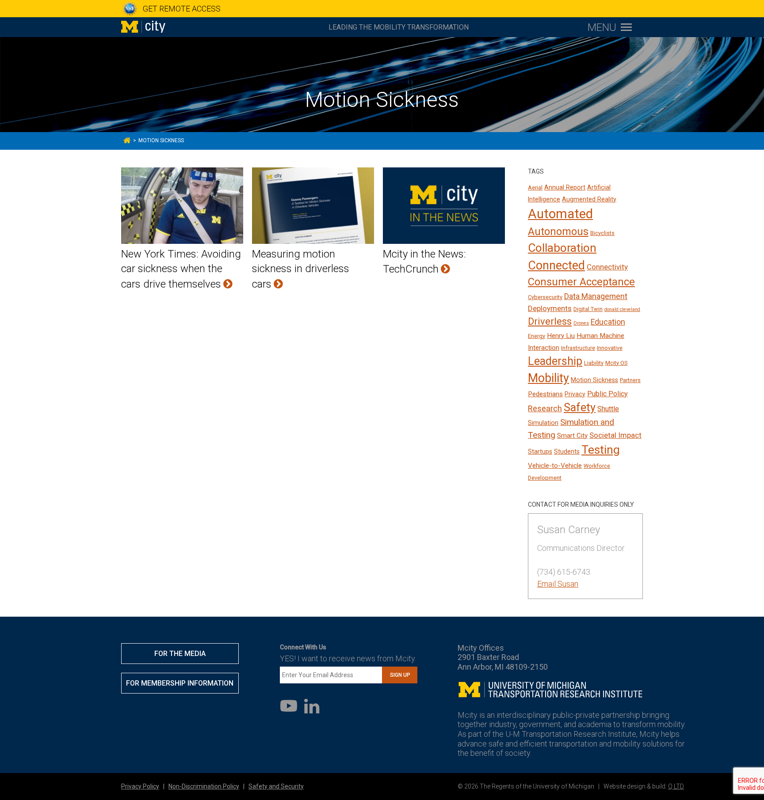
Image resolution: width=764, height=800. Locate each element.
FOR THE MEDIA (180, 653)
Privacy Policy (140, 786)
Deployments (550, 308)
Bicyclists (602, 233)
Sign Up (400, 675)
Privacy (575, 394)
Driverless (550, 321)
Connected (556, 265)
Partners (630, 380)
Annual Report (564, 187)
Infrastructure (578, 348)
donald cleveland (622, 309)
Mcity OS (616, 363)
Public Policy (607, 394)
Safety (580, 407)
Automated (560, 213)
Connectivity (607, 266)
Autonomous (558, 231)
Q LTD (676, 786)
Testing (600, 449)
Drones (581, 323)
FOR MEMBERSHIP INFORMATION (179, 683)
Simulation (543, 422)
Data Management (595, 296)
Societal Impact (615, 435)
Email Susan (557, 583)
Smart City (572, 436)
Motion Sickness (594, 379)
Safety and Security (276, 786)
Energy (536, 336)
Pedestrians (545, 394)
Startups (540, 451)
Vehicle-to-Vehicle (555, 466)
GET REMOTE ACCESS (182, 8)
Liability (594, 363)
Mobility (548, 378)
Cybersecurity (545, 297)
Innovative (610, 348)
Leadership (555, 361)
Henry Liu (561, 336)
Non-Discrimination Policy (203, 786)
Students (567, 451)
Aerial (535, 187)
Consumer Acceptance (581, 282)
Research (545, 408)
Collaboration (562, 247)
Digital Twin (588, 309)
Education (608, 322)
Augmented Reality (589, 199)
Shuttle (608, 409)
